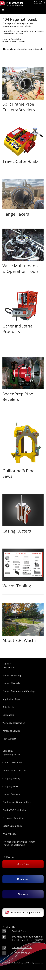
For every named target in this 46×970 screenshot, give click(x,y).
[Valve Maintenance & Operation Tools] (23, 244)
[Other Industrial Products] (23, 304)
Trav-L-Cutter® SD (20, 161)
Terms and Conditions (13, 817)
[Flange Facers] (23, 193)
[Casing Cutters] (23, 509)
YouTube (24, 864)
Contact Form (19, 931)
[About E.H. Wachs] (23, 618)
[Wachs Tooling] (23, 564)
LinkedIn (24, 894)
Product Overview (11, 794)
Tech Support (9, 738)
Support (6, 663)
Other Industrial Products (18, 328)
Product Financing (11, 675)
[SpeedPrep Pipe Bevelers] (23, 372)
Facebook (24, 879)
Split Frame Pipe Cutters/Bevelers (18, 106)
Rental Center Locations (14, 770)
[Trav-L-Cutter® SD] (23, 139)
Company (7, 750)
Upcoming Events (11, 754)
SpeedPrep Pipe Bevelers (17, 396)
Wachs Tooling (16, 585)
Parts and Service (11, 730)
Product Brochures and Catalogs (18, 691)
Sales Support (9, 667)
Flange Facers (15, 214)
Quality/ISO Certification (14, 810)
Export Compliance (12, 825)
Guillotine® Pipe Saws (18, 473)
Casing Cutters (16, 531)
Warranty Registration (13, 722)
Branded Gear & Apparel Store (25, 912)
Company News (10, 786)
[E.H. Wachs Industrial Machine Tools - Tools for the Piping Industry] (11, 6)
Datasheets (8, 707)
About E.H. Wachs (19, 640)
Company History (11, 778)
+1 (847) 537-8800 (39, 3)
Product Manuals (11, 683)
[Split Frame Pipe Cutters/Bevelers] (23, 82)
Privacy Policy (9, 833)
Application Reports (12, 699)
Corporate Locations (12, 762)
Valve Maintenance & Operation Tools (21, 268)
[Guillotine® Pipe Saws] (23, 440)
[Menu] (23, 10)
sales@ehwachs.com (39, 5)
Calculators (8, 714)
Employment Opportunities (16, 802)
